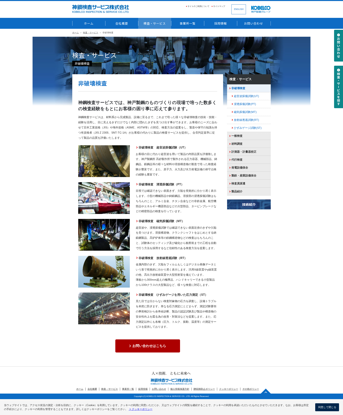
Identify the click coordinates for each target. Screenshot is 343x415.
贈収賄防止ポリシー (204, 389)
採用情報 (220, 23)
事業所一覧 (188, 23)
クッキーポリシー (228, 389)
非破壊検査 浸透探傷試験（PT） (161, 184)
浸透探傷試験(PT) (245, 104)
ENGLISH (239, 9)
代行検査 (237, 159)
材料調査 (237, 143)
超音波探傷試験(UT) (246, 96)
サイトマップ (219, 6)
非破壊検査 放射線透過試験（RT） (163, 258)
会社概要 (121, 23)
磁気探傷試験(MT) (245, 112)
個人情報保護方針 (179, 389)
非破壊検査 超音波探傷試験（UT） (163, 147)
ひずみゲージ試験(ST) (248, 127)
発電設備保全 (239, 167)
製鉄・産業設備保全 (243, 175)
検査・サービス (155, 23)
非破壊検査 (238, 88)
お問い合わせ (253, 23)
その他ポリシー (250, 389)
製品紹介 (237, 191)
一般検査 (237, 135)
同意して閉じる (327, 407)
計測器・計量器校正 (243, 151)
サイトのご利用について (198, 6)
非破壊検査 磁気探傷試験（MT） (162, 221)
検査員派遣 (238, 183)
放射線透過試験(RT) (246, 119)
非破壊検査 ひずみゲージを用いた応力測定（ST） (173, 294)
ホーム (88, 23)
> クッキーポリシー (140, 409)
